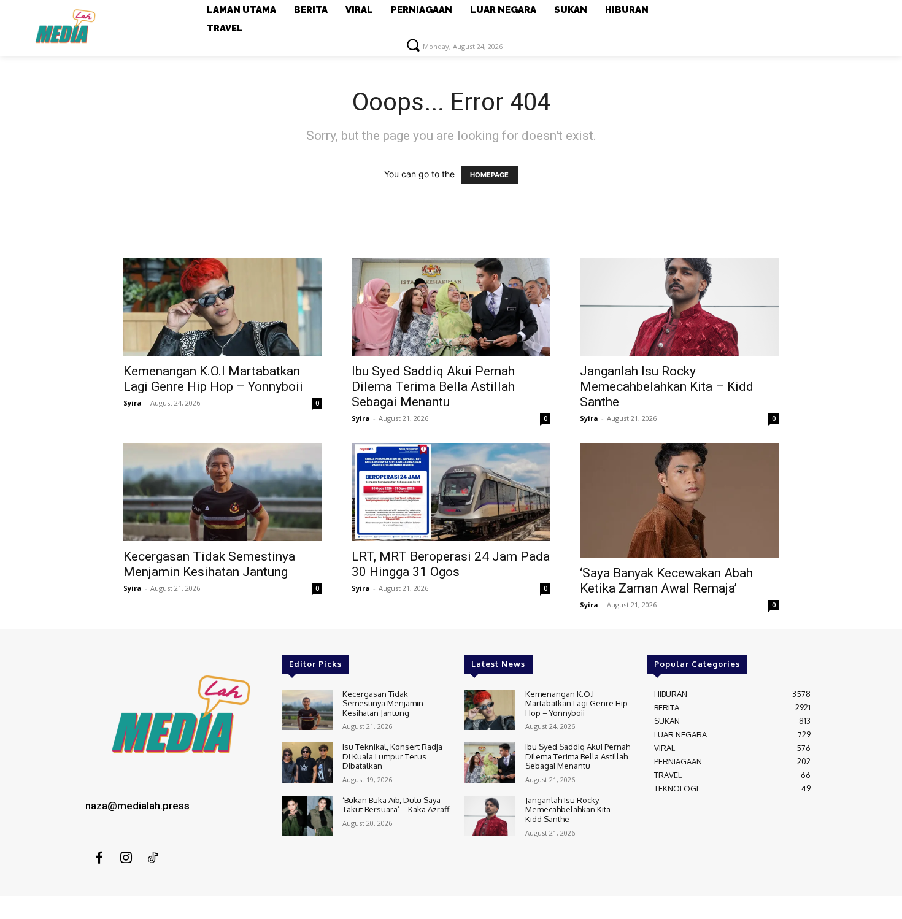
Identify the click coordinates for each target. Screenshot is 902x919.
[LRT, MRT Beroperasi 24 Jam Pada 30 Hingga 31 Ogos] (451, 492)
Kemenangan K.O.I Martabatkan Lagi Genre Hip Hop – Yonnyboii (213, 379)
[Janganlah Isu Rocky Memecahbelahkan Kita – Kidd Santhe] (679, 307)
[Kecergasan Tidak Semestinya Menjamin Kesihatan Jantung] (222, 492)
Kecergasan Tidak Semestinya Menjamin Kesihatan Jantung (209, 564)
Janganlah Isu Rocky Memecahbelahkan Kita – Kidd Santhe (667, 386)
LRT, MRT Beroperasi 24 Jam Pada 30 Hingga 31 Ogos (451, 564)
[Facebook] (98, 858)
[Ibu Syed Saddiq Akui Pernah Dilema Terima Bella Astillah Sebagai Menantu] (451, 307)
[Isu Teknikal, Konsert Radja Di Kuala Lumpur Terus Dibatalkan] (307, 762)
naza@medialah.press (137, 805)
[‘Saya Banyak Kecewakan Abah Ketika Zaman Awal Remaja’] (679, 500)
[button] (413, 44)
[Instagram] (125, 858)
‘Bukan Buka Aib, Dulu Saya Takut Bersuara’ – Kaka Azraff (395, 805)
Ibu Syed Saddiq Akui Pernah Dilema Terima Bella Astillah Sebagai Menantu (433, 386)
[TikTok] (152, 858)
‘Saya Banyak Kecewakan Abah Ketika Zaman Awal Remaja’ (666, 581)
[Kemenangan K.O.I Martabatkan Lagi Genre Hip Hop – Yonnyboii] (222, 307)
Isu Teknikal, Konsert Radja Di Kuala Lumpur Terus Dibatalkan (392, 756)
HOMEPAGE (489, 175)
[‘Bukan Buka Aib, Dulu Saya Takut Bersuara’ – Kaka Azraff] (307, 816)
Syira (132, 402)
